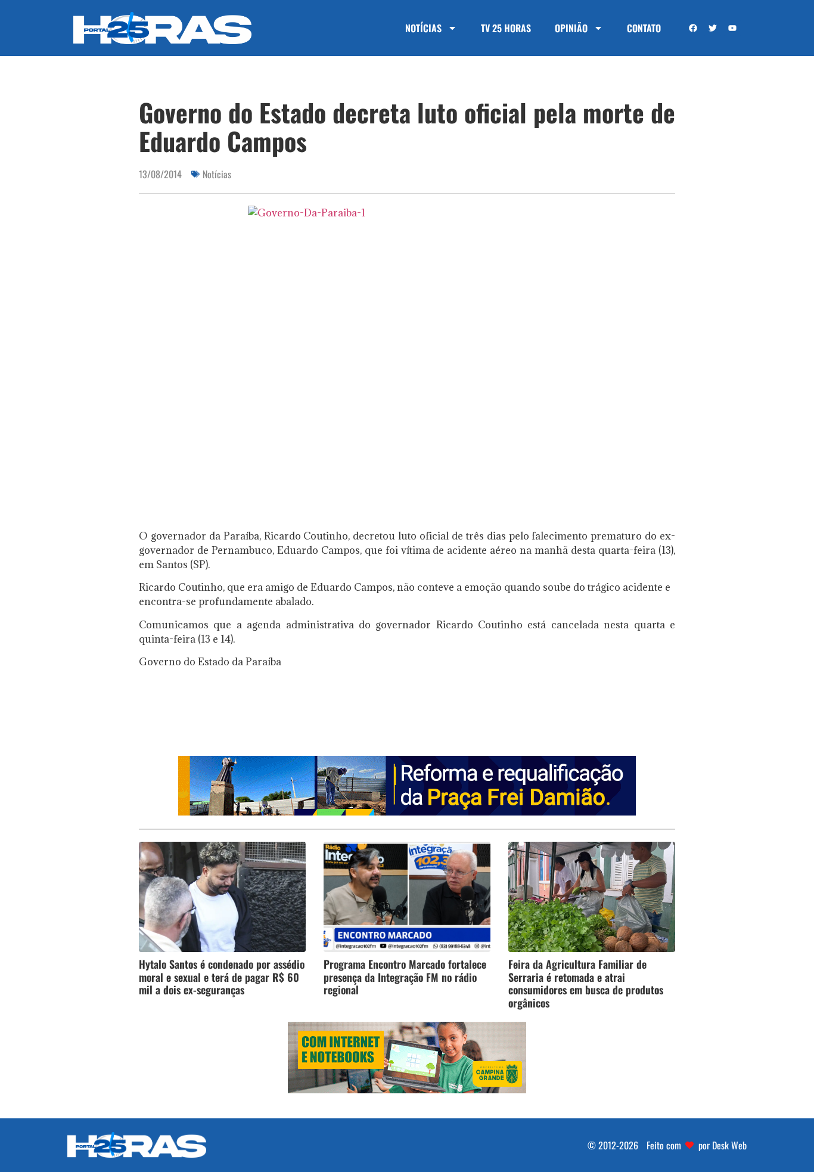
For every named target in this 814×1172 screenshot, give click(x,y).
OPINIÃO (571, 28)
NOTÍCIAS (423, 28)
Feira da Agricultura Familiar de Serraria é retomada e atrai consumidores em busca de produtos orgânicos (585, 983)
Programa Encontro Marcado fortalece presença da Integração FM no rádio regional (405, 976)
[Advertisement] (407, 716)
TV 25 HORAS (506, 28)
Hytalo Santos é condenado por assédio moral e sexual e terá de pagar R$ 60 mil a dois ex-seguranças (222, 976)
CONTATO (644, 28)
